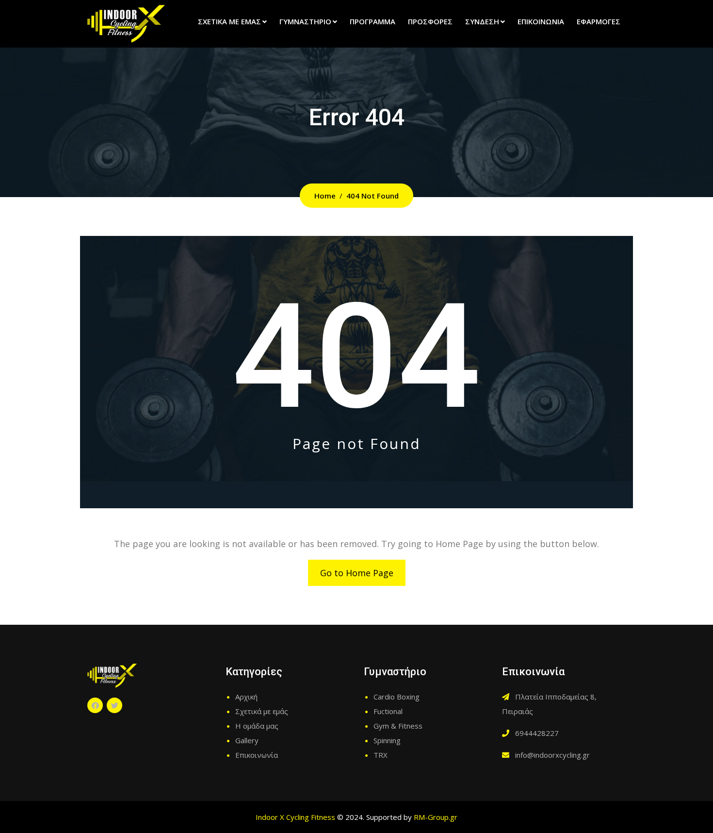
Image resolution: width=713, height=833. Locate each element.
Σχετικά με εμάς (229, 21)
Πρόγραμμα (372, 21)
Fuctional (388, 711)
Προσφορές (430, 21)
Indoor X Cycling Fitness (295, 817)
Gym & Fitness (397, 726)
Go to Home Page (356, 573)
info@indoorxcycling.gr (552, 755)
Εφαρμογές (598, 21)
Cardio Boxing (396, 696)
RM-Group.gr (435, 817)
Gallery (247, 740)
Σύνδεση (482, 21)
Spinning (387, 740)
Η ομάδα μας (256, 726)
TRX (380, 755)
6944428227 (537, 733)
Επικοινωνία (541, 21)
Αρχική (246, 696)
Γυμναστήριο (305, 21)
